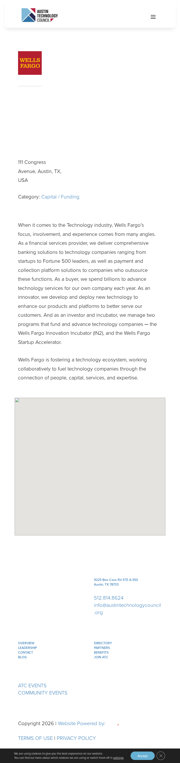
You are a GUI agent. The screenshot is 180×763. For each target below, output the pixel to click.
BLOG (22, 657)
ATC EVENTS (32, 685)
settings (118, 758)
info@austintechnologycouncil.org (127, 608)
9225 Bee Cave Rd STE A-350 (116, 579)
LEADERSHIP (27, 647)
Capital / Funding (60, 197)
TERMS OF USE (35, 738)
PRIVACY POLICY (76, 738)
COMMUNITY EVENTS (43, 693)
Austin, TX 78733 (106, 584)
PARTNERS (102, 647)
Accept (143, 755)
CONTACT (25, 652)
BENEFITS (101, 652)
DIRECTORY (103, 643)
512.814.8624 (109, 598)
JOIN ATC (101, 657)
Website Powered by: (82, 723)
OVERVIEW (26, 643)
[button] (90, 463)
